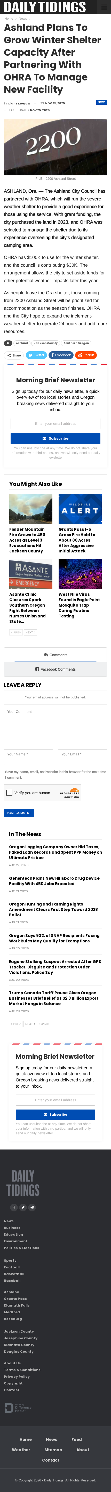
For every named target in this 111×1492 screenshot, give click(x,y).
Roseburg (13, 1318)
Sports (10, 1260)
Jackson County (46, 343)
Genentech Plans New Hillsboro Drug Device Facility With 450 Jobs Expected (54, 881)
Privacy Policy (17, 1376)
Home (26, 1439)
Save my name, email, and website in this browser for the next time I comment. (55, 774)
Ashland (22, 343)
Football (12, 1267)
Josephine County (20, 1338)
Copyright (13, 1383)
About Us (12, 1363)
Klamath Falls (17, 1305)
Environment (15, 1241)
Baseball (12, 1280)
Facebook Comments (58, 669)
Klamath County (19, 1344)
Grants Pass (15, 1298)
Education (13, 1234)
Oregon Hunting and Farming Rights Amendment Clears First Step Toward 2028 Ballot (53, 909)
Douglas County (19, 1351)
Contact (12, 1390)
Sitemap (53, 1450)
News (102, 102)
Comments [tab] (58, 655)
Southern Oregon (76, 343)
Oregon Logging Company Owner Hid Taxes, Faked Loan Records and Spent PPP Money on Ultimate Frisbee (55, 852)
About (82, 1450)
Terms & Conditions (22, 1369)
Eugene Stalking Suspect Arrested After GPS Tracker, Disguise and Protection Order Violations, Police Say (55, 967)
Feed (77, 1439)
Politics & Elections (21, 1247)
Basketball (14, 1273)
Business (12, 1227)
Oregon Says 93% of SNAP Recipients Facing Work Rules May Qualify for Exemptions (54, 938)
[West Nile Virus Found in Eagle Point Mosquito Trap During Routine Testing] (80, 574)
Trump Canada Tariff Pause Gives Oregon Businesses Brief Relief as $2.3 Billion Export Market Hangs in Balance (53, 998)
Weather (21, 1450)
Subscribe (59, 438)
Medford (12, 1312)
